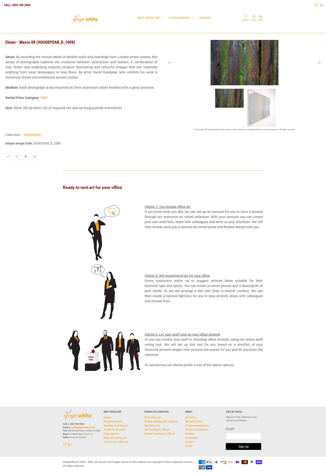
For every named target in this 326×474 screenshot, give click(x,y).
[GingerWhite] (85, 18)
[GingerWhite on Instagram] (316, 5)
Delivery (189, 433)
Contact (205, 18)
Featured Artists (113, 421)
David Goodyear (32, 134)
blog (91, 434)
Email (230, 429)
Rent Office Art (149, 18)
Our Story (190, 417)
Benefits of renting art (116, 425)
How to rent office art (116, 441)
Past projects (111, 433)
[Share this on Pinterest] (26, 157)
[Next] (319, 62)
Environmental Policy (197, 425)
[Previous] (170, 62)
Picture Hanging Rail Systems (161, 421)
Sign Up (243, 446)
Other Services (179, 18)
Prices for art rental (115, 429)
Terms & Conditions (196, 429)
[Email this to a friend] (34, 157)
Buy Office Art (152, 425)
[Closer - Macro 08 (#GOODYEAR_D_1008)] (244, 62)
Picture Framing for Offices (159, 433)
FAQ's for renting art (115, 437)
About (107, 417)
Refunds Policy (193, 421)
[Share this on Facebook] (17, 157)
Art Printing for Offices (157, 429)
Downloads (191, 437)
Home (188, 445)
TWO (44, 98)
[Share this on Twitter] (8, 157)
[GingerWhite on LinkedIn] (321, 5)
